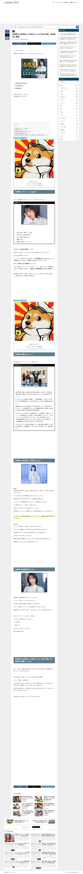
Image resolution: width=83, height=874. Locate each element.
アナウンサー (69, 133)
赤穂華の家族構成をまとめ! (21, 133)
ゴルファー (69, 121)
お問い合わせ (65, 2)
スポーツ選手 (68, 118)
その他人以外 (68, 82)
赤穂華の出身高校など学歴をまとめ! (23, 131)
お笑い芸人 (69, 97)
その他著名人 (68, 130)
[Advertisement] (41, 15)
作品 (68, 109)
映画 (69, 112)
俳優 (69, 91)
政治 (69, 136)
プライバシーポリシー (13, 872)
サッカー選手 (69, 127)
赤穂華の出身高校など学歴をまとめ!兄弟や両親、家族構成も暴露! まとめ (31, 134)
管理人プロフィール (74, 2)
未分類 (68, 139)
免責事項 (6, 872)
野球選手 (69, 124)
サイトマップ (58, 2)
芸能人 (68, 85)
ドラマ (69, 115)
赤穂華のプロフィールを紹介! (21, 128)
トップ (53, 2)
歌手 (69, 105)
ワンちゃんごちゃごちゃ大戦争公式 (34, 185)
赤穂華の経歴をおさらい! (20, 129)
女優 (13, 31)
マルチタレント (69, 88)
